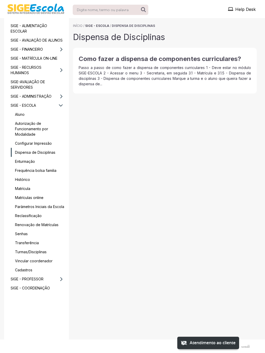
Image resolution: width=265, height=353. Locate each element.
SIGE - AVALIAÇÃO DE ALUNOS (37, 40)
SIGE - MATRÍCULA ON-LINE (34, 58)
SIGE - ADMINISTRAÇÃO (31, 96)
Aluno (20, 114)
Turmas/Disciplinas (31, 252)
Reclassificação (28, 215)
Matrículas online (29, 197)
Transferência (27, 243)
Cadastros (23, 270)
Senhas (21, 234)
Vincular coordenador (34, 261)
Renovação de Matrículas (36, 224)
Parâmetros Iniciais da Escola (39, 206)
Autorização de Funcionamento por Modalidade (31, 128)
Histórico (22, 179)
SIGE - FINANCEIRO (27, 49)
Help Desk (245, 9)
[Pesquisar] (143, 10)
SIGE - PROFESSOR (27, 279)
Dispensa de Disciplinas (35, 152)
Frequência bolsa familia (35, 170)
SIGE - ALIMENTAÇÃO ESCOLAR (29, 28)
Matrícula (22, 188)
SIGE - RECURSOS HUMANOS (26, 70)
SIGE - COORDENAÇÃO (30, 288)
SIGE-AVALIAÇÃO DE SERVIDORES (28, 84)
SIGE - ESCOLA (23, 105)
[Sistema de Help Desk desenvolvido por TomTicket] (245, 346)
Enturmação (25, 161)
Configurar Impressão (33, 143)
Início (78, 26)
